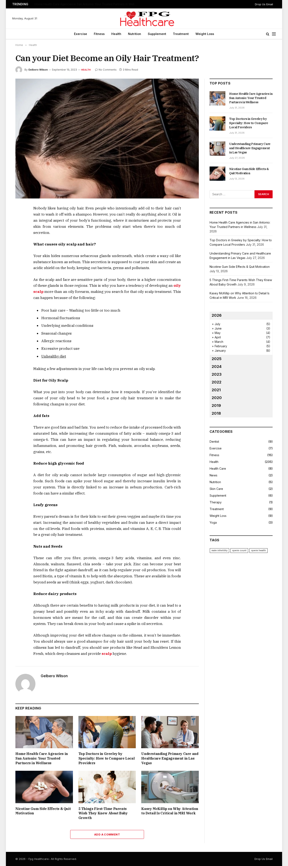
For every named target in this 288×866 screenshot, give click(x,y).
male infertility (219, 550)
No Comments (108, 69)
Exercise (80, 34)
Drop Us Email (264, 4)
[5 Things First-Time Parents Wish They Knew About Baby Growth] (107, 787)
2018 (216, 413)
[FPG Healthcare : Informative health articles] (144, 18)
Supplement (157, 34)
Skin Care (216, 489)
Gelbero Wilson (38, 69)
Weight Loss (204, 34)
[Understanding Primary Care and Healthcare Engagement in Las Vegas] (170, 732)
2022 (216, 382)
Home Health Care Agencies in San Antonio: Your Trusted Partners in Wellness (41, 758)
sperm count (239, 550)
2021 (216, 390)
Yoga (213, 522)
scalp (107, 653)
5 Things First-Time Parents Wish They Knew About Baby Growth (103, 813)
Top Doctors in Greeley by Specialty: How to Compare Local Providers (83, 4)
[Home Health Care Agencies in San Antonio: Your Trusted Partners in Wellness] (44, 732)
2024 (217, 366)
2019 (216, 405)
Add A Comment (107, 834)
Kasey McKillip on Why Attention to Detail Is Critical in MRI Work (169, 811)
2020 (217, 397)
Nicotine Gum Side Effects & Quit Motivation (43, 811)
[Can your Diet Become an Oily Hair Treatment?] (107, 138)
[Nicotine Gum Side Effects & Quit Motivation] (44, 787)
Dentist (214, 441)
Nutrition (134, 34)
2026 (217, 315)
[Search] (267, 34)
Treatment (181, 34)
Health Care (218, 468)
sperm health (258, 550)
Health (116, 34)
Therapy (216, 502)
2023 (217, 374)
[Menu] (274, 34)
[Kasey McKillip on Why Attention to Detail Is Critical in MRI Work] (170, 787)
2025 (217, 359)
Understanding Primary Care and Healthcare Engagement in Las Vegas (169, 758)
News (213, 475)
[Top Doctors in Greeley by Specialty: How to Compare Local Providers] (107, 732)
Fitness (99, 34)
